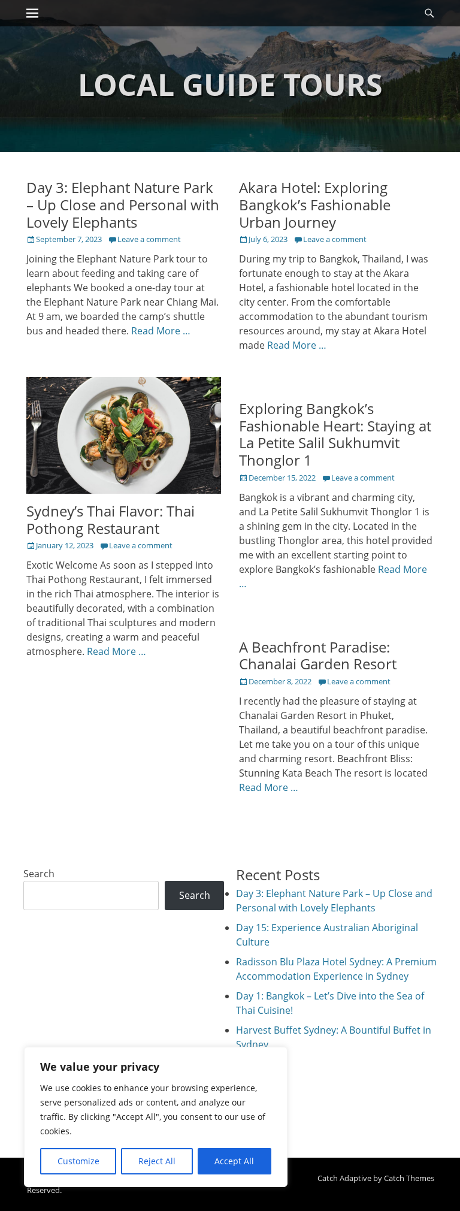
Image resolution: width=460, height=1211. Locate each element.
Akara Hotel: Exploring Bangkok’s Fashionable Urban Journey (315, 204)
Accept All (234, 1161)
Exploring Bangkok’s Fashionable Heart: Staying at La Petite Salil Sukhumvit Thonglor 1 (335, 434)
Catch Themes (409, 1178)
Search (39, 873)
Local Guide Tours (230, 84)
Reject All (156, 1161)
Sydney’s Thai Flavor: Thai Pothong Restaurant (110, 519)
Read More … (160, 330)
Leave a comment (149, 239)
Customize (78, 1161)
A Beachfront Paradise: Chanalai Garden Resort (318, 655)
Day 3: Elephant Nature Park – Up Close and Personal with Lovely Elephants (122, 204)
